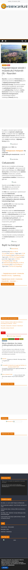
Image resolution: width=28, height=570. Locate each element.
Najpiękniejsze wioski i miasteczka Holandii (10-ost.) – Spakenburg (13, 274)
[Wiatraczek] (2, 40)
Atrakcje (4, 65)
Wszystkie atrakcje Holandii (7, 328)
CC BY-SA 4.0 (12, 257)
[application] (14, 487)
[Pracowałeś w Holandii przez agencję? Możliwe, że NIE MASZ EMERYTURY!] (13, 365)
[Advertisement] (14, 24)
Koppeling (8, 255)
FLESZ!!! (16, 339)
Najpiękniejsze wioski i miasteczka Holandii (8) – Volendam (12, 280)
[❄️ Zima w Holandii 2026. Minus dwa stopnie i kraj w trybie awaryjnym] (6, 374)
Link (5, 253)
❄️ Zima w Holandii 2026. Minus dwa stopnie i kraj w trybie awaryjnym (13, 375)
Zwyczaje (4, 340)
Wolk (14, 261)
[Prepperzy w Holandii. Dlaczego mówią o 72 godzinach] (3, 358)
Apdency (12, 253)
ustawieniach (11, 565)
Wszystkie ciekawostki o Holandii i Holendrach (12, 325)
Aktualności (5, 339)
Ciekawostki (11, 339)
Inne (8, 65)
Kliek (11, 251)
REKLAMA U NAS (5, 529)
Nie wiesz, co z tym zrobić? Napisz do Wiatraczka (12, 503)
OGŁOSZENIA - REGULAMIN (7, 527)
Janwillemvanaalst (19, 255)
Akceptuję (5, 567)
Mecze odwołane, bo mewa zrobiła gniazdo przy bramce (12, 344)
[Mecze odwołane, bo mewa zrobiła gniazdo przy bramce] (14, 336)
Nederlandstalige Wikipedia (11, 262)
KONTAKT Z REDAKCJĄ (6, 531)
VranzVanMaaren (17, 264)
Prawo (21, 339)
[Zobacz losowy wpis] (25, 40)
